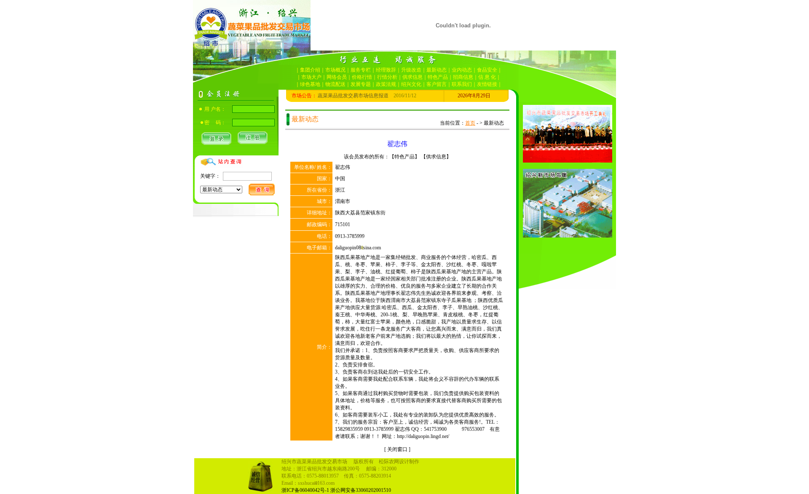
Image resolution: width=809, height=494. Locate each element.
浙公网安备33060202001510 (360, 490)
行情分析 (387, 77)
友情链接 (487, 84)
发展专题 (361, 84)
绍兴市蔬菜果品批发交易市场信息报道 (336, 96)
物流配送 (335, 84)
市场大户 (311, 77)
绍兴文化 (411, 84)
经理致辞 (386, 70)
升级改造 (411, 70)
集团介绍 (310, 70)
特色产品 (438, 77)
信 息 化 (487, 77)
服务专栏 (361, 70)
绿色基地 (310, 84)
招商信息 (463, 77)
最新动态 (436, 70)
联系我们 (462, 84)
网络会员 (337, 77)
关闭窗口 (397, 449)
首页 (470, 123)
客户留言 (436, 84)
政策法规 (386, 84)
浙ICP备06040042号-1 (305, 490)
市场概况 (335, 70)
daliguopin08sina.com (358, 248)
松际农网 (389, 462)
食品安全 (487, 70)
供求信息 (412, 77)
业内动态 (462, 70)
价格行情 (362, 77)
